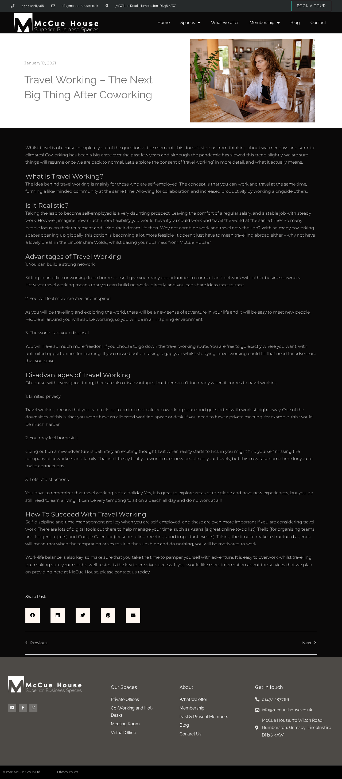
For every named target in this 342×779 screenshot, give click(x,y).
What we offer (225, 22)
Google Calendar (95, 536)
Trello (263, 529)
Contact (318, 22)
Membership (262, 22)
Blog (295, 22)
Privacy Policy (67, 772)
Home (163, 22)
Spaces (187, 22)
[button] (32, 615)
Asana (197, 529)
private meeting (245, 416)
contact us (126, 571)
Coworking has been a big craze (78, 154)
